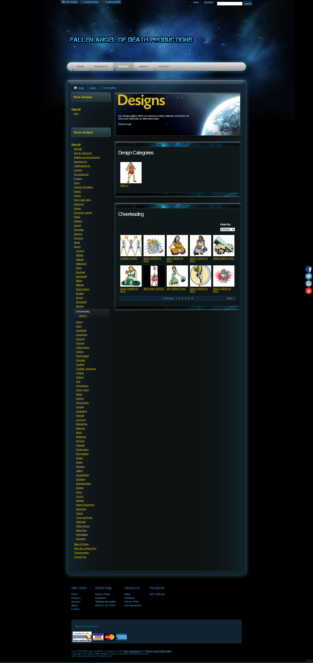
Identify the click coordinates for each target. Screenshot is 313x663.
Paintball (80, 445)
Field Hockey (83, 347)
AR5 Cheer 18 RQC (154, 288)
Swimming (81, 509)
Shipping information (105, 601)
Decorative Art (81, 174)
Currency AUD (112, 2)
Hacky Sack (82, 390)
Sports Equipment (85, 505)
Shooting (80, 479)
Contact (164, 66)
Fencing (80, 343)
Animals (78, 149)
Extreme (80, 339)
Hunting (80, 407)
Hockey (80, 398)
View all (75, 109)
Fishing (79, 351)
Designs (123, 66)
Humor (77, 195)
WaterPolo (81, 530)
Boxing (79, 297)
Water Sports (83, 526)
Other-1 (124, 185)
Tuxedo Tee (80, 557)
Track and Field (84, 517)
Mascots (80, 428)
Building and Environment (87, 157)
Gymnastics (82, 385)
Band (78, 268)
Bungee (80, 306)
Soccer (79, 496)
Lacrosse (81, 419)
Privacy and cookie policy (159, 651)
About (143, 66)
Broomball (81, 302)
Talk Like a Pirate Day (85, 548)
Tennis (79, 513)
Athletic (79, 255)
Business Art (80, 161)
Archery (80, 251)
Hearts (77, 191)
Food (76, 183)
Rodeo (79, 458)
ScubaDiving (82, 475)
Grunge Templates (83, 187)
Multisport (81, 436)
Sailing (79, 471)
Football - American (86, 368)
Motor (79, 432)
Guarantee (100, 598)
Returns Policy (102, 594)
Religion (78, 221)
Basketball (81, 276)
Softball (79, 500)
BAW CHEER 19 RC (223, 258)
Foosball (80, 360)
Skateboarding (83, 483)
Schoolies (79, 229)
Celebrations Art (82, 166)
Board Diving (82, 289)
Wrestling (81, 539)
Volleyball (80, 522)
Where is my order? (105, 605)
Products (101, 66)
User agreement (132, 651)
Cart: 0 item (71, 2)
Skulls (77, 242)
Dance (79, 322)
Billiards (80, 285)
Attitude (80, 259)
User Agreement (132, 605)
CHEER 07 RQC (129, 258)
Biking (79, 280)
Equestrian (81, 334)
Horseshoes (82, 402)
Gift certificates (157, 594)
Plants (77, 217)
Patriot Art (79, 204)
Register (209, 2)
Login (196, 2)
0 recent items (91, 2)
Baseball (80, 272)
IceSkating (81, 411)
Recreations (82, 453)
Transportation (81, 552)
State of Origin (81, 544)
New (76, 113)
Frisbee (80, 373)
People (77, 208)
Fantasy (78, 178)
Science (78, 234)
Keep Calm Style (82, 200)
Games (80, 377)
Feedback (129, 598)
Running (80, 466)
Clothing (78, 170)
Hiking (79, 394)
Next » (230, 298)
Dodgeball (81, 330)
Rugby (79, 462)
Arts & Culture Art (83, 153)
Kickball (80, 415)
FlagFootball (82, 356)
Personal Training (83, 212)
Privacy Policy (131, 601)
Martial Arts (82, 424)
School (77, 225)
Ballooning (81, 263)
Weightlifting (82, 534)
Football (80, 364)
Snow (79, 492)
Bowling (80, 293)
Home (80, 66)
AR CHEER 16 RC (176, 288)
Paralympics (82, 449)
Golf (78, 381)
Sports (93, 88)
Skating (80, 488)
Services (78, 238)
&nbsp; (131, 172)
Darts (79, 326)
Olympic (80, 441)
